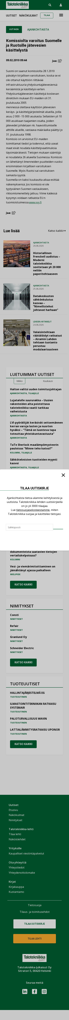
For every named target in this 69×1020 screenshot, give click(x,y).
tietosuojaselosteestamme (33, 510)
